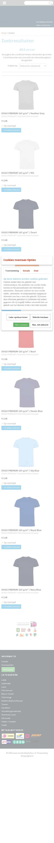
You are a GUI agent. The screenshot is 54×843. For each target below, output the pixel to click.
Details (26, 270)
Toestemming (12, 270)
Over (36, 270)
